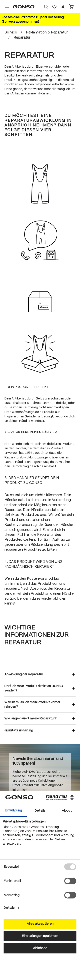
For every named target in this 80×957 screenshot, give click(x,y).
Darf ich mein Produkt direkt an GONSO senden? (33, 688)
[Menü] (6, 6)
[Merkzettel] (54, 6)
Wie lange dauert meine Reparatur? (30, 718)
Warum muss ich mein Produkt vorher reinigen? (32, 704)
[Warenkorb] (71, 6)
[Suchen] (46, 6)
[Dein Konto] (63, 6)
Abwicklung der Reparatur (23, 674)
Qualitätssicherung (18, 730)
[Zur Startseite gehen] (23, 6)
